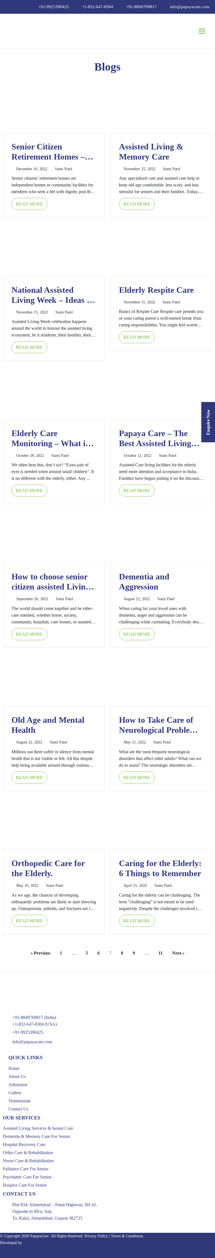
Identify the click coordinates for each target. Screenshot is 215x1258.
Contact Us (18, 1109)
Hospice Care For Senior (25, 1185)
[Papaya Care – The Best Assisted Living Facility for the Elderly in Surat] (161, 392)
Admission (17, 1084)
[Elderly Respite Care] (161, 249)
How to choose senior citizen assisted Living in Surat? (50, 586)
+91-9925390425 (53, 6)
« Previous (40, 953)
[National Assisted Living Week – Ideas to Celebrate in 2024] (54, 249)
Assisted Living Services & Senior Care (38, 1128)
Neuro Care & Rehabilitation (28, 1160)
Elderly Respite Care (156, 289)
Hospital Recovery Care (24, 1144)
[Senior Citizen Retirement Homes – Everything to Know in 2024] (54, 106)
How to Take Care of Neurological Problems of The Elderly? (159, 730)
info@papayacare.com (189, 6)
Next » (178, 953)
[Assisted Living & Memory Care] (161, 106)
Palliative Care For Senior (25, 1168)
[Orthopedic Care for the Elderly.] (54, 822)
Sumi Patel (63, 169)
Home (13, 1068)
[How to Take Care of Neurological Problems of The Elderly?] (161, 679)
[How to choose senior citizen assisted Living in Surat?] (54, 536)
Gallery (15, 1092)
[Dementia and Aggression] (161, 536)
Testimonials (19, 1100)
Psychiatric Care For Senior (27, 1177)
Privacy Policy (96, 1236)
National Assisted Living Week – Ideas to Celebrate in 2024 (52, 300)
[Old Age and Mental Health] (54, 679)
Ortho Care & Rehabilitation (28, 1152)
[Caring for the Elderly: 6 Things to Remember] (161, 822)
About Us (17, 1076)
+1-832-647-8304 (97, 6)
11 (160, 953)
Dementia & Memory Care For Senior (36, 1136)
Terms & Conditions (127, 1236)
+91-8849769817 (141, 6)
